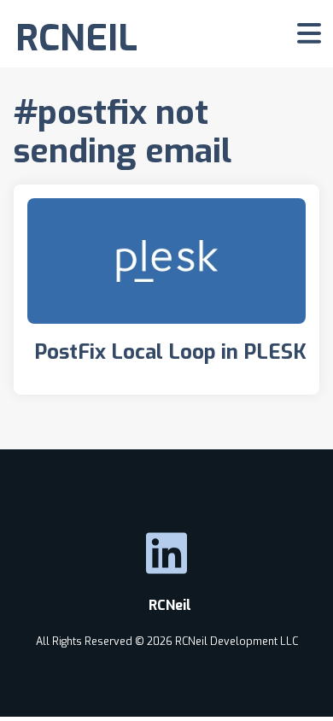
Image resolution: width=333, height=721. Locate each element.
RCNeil (166, 605)
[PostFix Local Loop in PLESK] (166, 290)
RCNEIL (76, 38)
